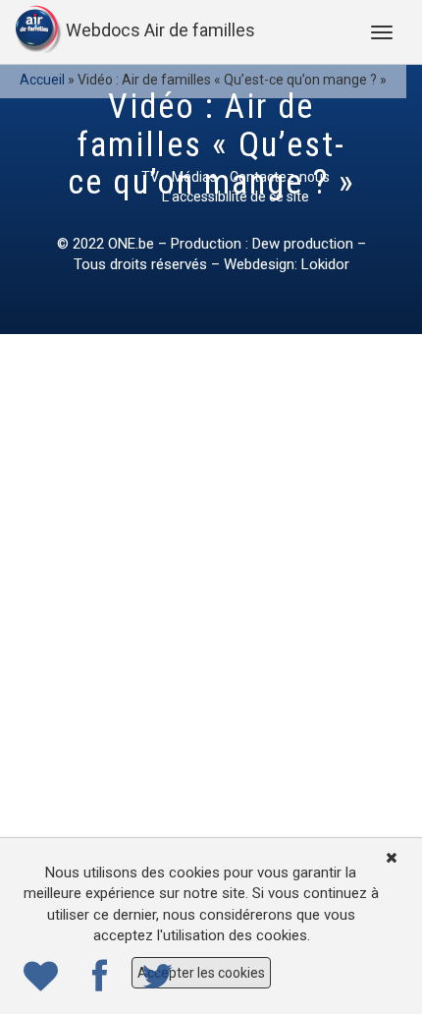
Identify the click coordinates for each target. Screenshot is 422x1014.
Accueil (42, 79)
